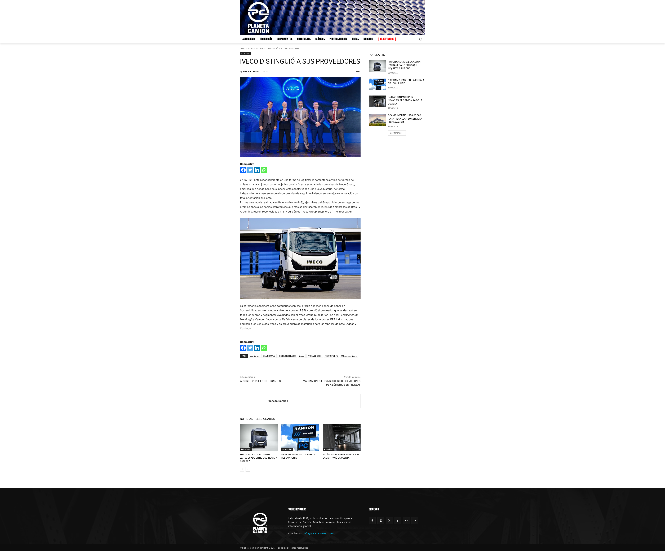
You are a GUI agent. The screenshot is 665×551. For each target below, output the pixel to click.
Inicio (242, 48)
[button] (421, 39)
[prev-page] (242, 469)
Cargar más (395, 132)
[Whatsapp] (264, 170)
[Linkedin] (257, 170)
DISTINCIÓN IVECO (287, 356)
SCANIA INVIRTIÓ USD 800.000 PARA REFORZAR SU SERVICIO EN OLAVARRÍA (405, 119)
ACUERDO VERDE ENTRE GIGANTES (260, 381)
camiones (254, 356)
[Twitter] (250, 170)
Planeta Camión (251, 71)
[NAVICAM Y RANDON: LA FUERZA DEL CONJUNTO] (300, 437)
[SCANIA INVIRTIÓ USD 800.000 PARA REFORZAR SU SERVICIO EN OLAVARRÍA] (377, 120)
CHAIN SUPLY (269, 356)
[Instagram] (380, 520)
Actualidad (252, 48)
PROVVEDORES (315, 356)
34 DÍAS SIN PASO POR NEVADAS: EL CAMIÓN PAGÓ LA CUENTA (405, 100)
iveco (301, 356)
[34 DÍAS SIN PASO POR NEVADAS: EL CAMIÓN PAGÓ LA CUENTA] (342, 437)
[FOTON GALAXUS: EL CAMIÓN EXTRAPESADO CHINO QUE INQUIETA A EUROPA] (259, 437)
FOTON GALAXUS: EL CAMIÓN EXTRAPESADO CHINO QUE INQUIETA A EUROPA (258, 457)
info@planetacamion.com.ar (319, 533)
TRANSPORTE (331, 356)
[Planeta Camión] (254, 401)
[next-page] (248, 469)
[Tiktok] (397, 520)
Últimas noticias (349, 356)
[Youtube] (406, 520)
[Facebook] (243, 170)
